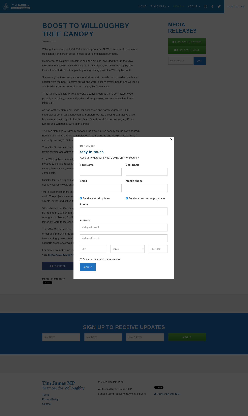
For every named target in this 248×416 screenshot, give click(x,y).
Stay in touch (92, 152)
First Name (87, 164)
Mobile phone (134, 181)
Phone (84, 204)
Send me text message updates (147, 198)
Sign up (89, 146)
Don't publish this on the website (101, 259)
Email (83, 181)
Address (85, 220)
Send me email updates (96, 198)
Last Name (132, 164)
